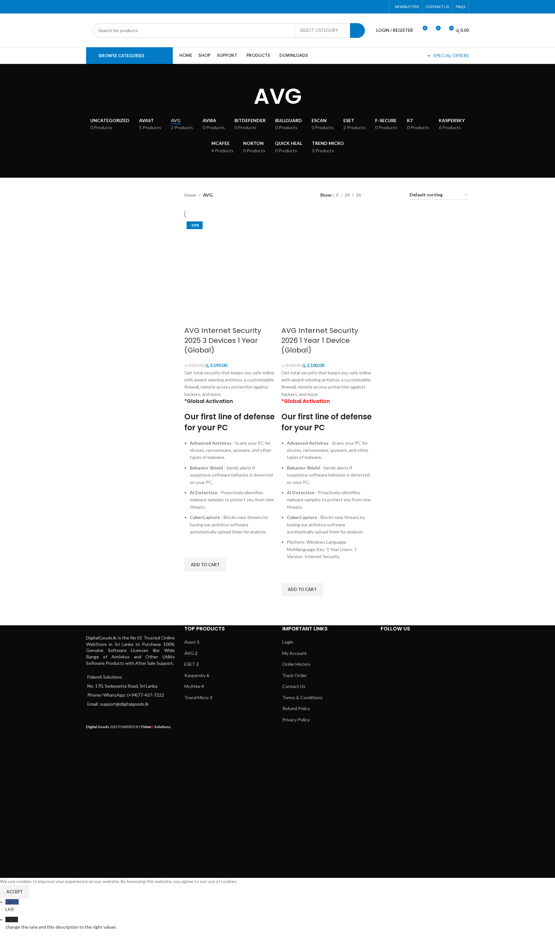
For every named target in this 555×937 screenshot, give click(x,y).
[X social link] (357, 7)
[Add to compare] (192, 318)
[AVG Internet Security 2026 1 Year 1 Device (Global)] (326, 263)
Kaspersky (195, 675)
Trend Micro (196, 697)
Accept (14, 891)
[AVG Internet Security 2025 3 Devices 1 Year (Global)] (229, 263)
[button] (205, 564)
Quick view (192, 579)
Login (287, 642)
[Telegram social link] (382, 7)
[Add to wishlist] (192, 550)
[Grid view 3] (386, 195)
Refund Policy (296, 708)
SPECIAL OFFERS (451, 55)
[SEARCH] (357, 30)
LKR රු (12, 905)
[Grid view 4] (396, 195)
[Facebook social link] (349, 7)
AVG (189, 653)
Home (190, 195)
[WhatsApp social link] (373, 7)
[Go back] (246, 96)
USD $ (60, 923)
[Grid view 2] (376, 195)
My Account (294, 653)
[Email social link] (365, 7)
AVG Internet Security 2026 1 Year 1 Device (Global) (319, 340)
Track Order (294, 675)
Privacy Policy (296, 719)
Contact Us (293, 686)
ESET (189, 664)
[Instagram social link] (432, 648)
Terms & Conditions (302, 697)
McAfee (192, 686)
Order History (296, 664)
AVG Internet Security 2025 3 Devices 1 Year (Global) (222, 340)
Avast (190, 642)
